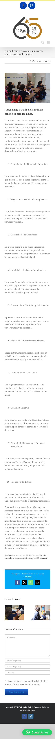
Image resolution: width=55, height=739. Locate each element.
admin (9, 555)
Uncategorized (31, 558)
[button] (7, 613)
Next (46, 61)
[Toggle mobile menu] (48, 42)
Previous (36, 61)
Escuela (43, 555)
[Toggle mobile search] (42, 42)
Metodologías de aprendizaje (15, 558)
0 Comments (43, 558)
